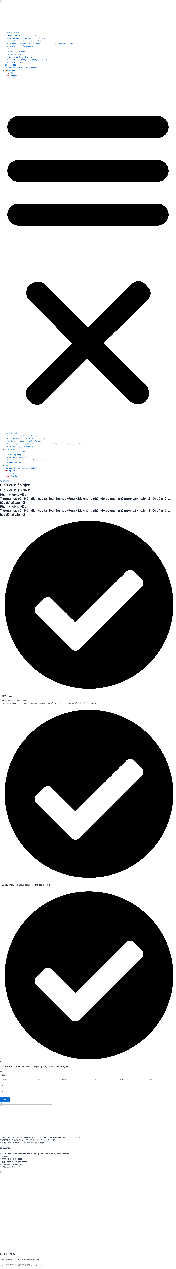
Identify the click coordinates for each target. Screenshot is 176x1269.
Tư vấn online (10, 49)
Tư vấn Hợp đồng (14, 54)
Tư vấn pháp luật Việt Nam (17, 52)
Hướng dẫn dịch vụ (12, 33)
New (1, 1103)
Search (5, 1099)
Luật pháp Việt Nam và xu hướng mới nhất (21, 68)
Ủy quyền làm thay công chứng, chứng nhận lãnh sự (27, 60)
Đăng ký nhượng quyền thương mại (21, 46)
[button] (88, 255)
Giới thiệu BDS (10, 65)
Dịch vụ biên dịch (14, 62)
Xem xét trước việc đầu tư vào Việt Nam (22, 35)
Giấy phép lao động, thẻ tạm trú (19, 57)
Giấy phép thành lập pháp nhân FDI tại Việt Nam (26, 38)
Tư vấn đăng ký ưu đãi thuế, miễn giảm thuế (24, 41)
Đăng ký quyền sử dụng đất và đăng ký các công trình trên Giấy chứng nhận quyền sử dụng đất (44, 44)
